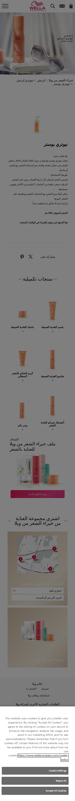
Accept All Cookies (56, 790)
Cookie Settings (57, 770)
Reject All (61, 780)
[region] (37, 753)
